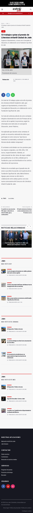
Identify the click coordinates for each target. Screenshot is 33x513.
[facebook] (3, 95)
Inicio (2, 23)
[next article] (28, 13)
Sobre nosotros (5, 454)
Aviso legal (6, 508)
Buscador (3, 475)
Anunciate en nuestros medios (9, 459)
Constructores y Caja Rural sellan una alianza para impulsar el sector (16, 243)
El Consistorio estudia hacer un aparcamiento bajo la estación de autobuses (16, 356)
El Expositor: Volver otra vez (15, 329)
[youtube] (8, 486)
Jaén (7, 23)
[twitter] (8, 95)
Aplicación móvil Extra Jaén (8, 441)
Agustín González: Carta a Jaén (16, 398)
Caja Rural (11, 198)
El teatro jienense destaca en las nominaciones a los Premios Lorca (24, 211)
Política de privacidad (15, 508)
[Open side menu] (2, 9)
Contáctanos (4, 457)
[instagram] (13, 486)
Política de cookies (26, 508)
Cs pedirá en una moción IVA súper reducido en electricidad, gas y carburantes (8, 211)
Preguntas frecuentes (6, 470)
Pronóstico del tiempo (7, 472)
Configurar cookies (27, 511)
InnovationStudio (5, 505)
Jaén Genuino (4, 444)
